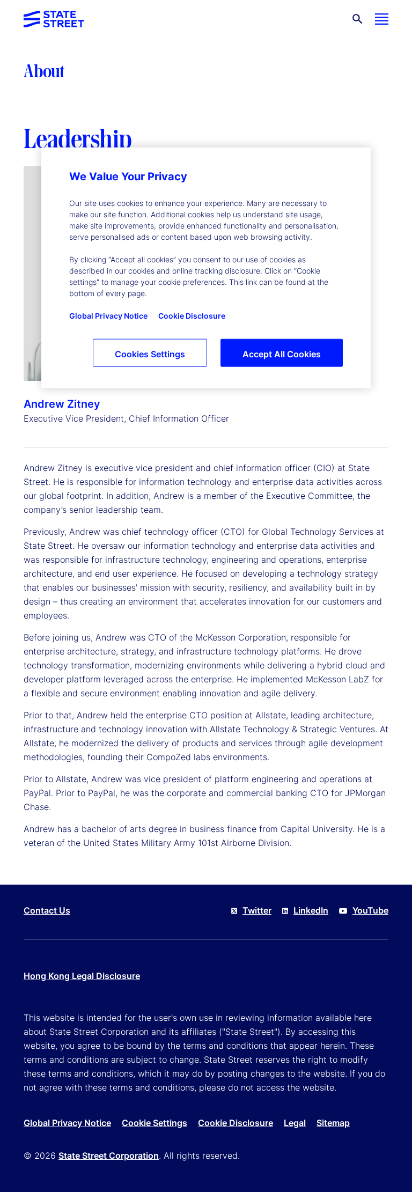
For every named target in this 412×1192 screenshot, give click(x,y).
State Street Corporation (108, 1155)
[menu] (381, 19)
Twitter (256, 910)
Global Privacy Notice (67, 1122)
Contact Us (47, 910)
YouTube (370, 910)
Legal (295, 1122)
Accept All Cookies (281, 354)
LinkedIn (310, 910)
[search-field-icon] (357, 19)
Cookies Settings (150, 354)
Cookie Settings (154, 1122)
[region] (206, 268)
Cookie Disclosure (235, 1122)
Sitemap (333, 1122)
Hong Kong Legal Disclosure (82, 975)
